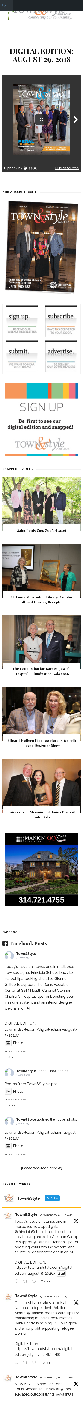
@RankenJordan (41, 1313)
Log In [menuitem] (6, 5)
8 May (69, 1377)
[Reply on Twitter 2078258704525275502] (17, 1363)
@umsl (66, 1389)
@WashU (63, 1394)
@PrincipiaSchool (29, 1232)
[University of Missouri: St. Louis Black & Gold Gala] (41, 785)
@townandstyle (50, 1215)
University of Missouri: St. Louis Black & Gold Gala (41, 815)
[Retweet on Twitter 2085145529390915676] (26, 1281)
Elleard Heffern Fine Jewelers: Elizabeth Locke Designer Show (41, 743)
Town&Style (26, 954)
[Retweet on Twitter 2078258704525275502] (26, 1363)
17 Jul (68, 1296)
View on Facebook (15, 1051)
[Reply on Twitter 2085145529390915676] (17, 1281)
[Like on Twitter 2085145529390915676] (35, 1281)
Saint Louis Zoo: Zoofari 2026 (41, 530)
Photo (18, 1043)
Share (11, 1057)
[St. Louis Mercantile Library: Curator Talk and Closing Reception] (41, 570)
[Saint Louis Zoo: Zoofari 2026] (41, 504)
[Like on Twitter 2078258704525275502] (35, 1363)
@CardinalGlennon (49, 1242)
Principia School (44, 972)
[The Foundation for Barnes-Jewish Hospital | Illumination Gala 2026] (41, 642)
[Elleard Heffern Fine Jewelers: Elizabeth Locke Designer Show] (41, 714)
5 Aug (68, 1215)
